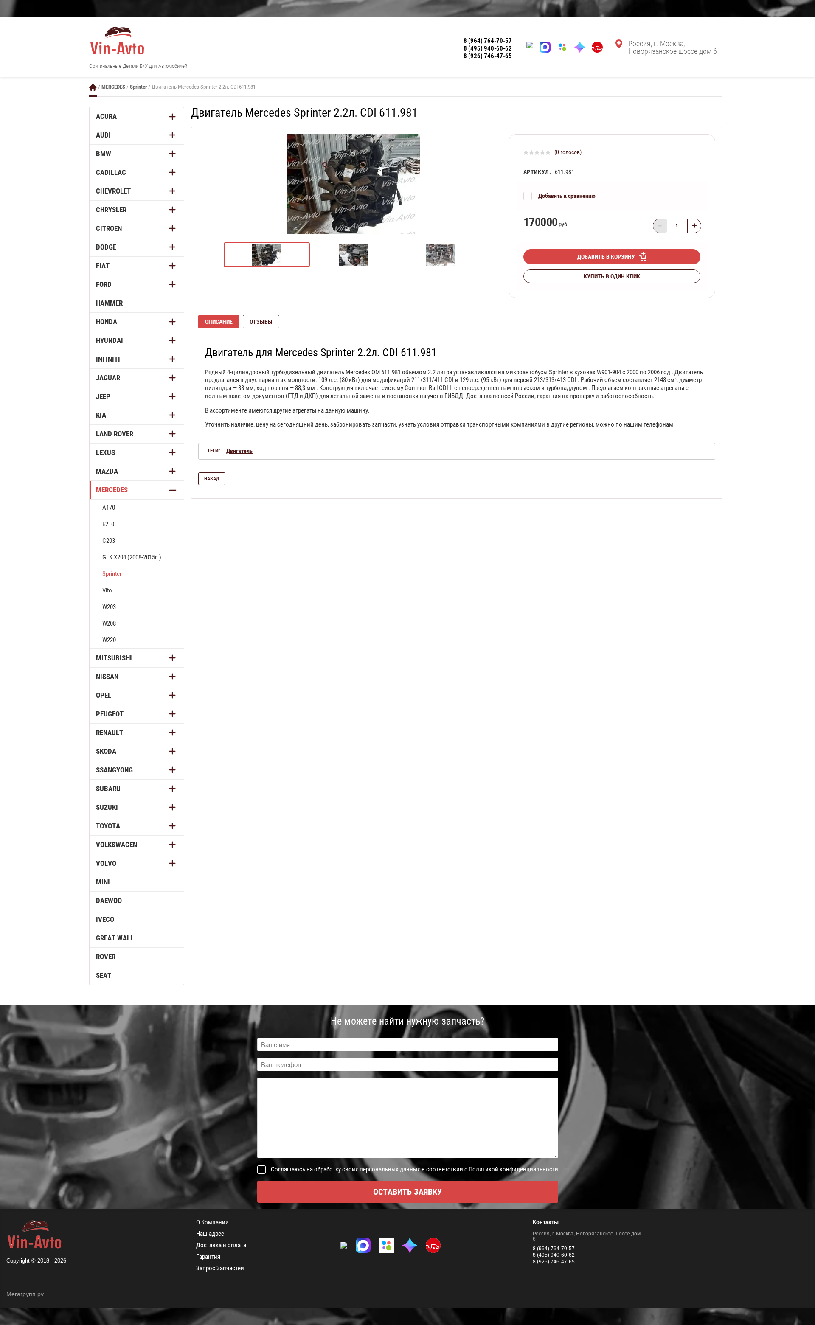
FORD (104, 284)
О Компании (212, 1222)
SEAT (103, 975)
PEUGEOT (110, 714)
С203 (108, 541)
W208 (109, 623)
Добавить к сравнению (567, 195)
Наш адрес (210, 1234)
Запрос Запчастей (220, 1268)
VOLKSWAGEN (116, 844)
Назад (211, 479)
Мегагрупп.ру (25, 1294)
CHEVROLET (113, 191)
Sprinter (138, 87)
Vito (107, 590)
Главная (93, 87)
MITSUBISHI (114, 658)
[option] (353, 184)
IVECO (105, 919)
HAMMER (109, 303)
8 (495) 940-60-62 (488, 48)
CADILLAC (111, 172)
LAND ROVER (114, 434)
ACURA (106, 116)
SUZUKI (107, 807)
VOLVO (106, 863)
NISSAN (107, 676)
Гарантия (208, 1257)
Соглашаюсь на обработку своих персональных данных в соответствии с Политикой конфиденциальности (414, 1169)
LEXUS (105, 452)
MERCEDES (113, 87)
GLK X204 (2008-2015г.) (131, 557)
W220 (109, 640)
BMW (103, 153)
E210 (108, 524)
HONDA (106, 321)
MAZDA (107, 471)
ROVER (105, 956)
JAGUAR (108, 377)
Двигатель (239, 450)
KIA (101, 415)
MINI (103, 882)
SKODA (106, 751)
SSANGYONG (114, 770)
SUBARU (108, 788)
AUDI (103, 135)
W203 (109, 607)
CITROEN (109, 228)
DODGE (106, 247)
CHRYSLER (111, 209)
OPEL (103, 695)
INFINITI (108, 359)
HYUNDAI (109, 340)
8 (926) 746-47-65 (488, 56)
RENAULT (109, 732)
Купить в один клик (612, 276)
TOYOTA (108, 826)
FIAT (103, 265)
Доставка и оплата (221, 1245)
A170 (108, 507)
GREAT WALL (115, 938)
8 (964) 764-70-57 (488, 41)
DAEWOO (109, 900)
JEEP (103, 396)
